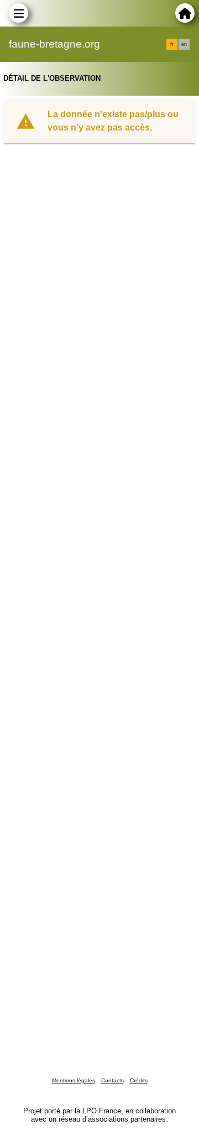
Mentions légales (73, 1080)
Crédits (139, 1080)
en (184, 44)
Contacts (112, 1080)
